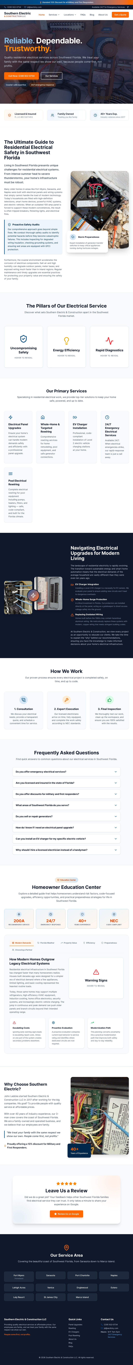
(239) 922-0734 (14, 7)
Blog (92, 14)
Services (53, 14)
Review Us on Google (68, 1214)
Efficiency (90, 943)
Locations (69, 14)
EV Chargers (74, 1332)
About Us (103, 14)
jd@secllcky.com (34, 7)
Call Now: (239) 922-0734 (21, 76)
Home (42, 14)
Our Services (51, 76)
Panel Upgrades (75, 1324)
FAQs (83, 14)
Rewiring (72, 1328)
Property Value (70, 943)
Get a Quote (120, 14)
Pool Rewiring (74, 1335)
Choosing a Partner (23, 950)
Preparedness (110, 943)
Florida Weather (47, 943)
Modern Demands (23, 943)
